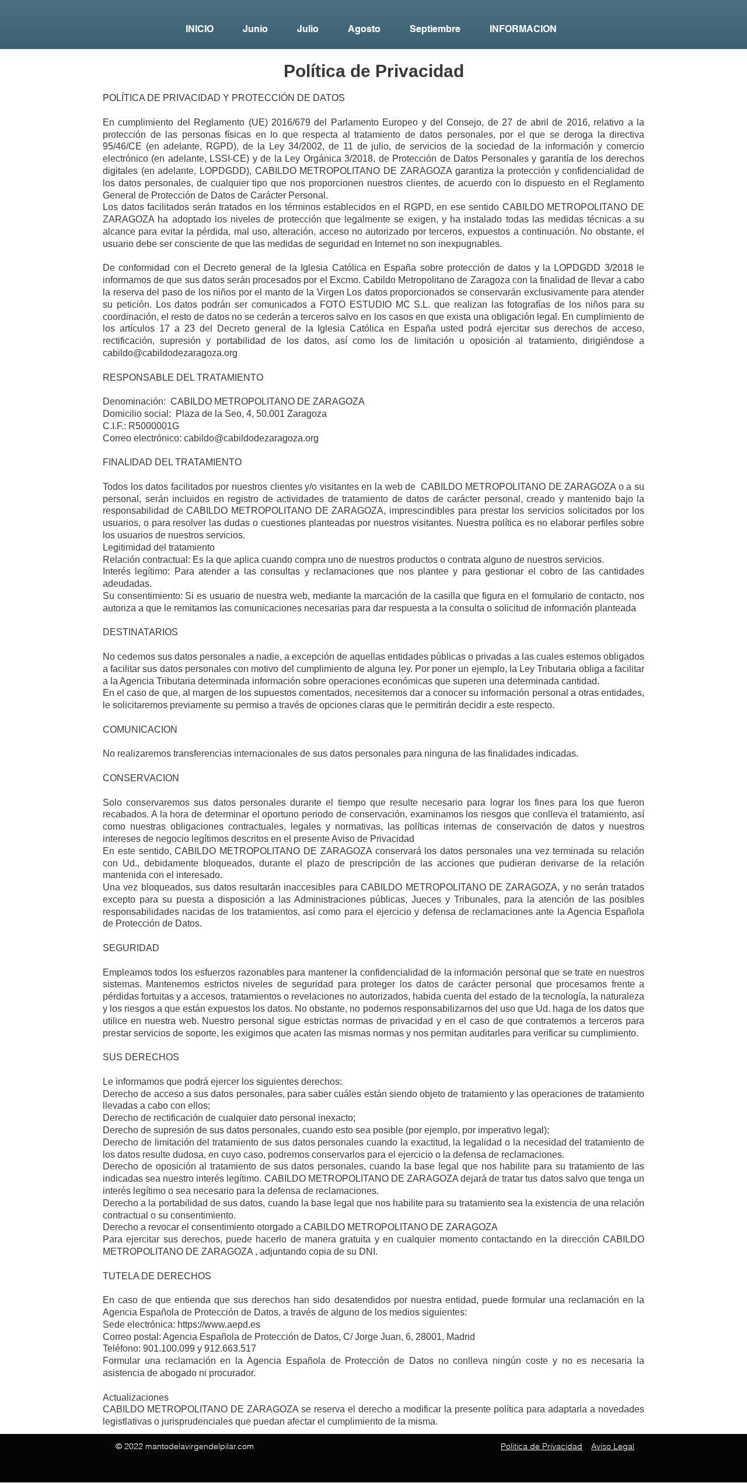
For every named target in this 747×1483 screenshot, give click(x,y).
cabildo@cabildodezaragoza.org (170, 353)
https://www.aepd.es (218, 1324)
